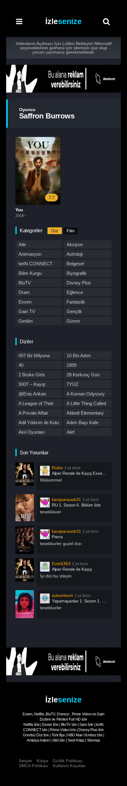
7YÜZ (72, 384)
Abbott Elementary (85, 413)
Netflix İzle (31, 724)
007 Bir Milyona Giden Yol (34, 356)
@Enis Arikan (32, 393)
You (19, 209)
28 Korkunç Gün (83, 374)
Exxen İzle (50, 724)
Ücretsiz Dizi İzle (36, 735)
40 (20, 365)
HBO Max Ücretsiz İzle (85, 735)
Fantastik (76, 301)
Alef (70, 432)
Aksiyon (75, 244)
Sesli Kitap (76, 740)
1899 (71, 365)
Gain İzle (86, 724)
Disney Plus (79, 282)
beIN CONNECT (35, 263)
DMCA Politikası (33, 765)
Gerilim (25, 321)
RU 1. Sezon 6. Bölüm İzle (76, 505)
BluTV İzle (69, 724)
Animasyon (29, 254)
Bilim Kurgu (30, 273)
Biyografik (77, 273)
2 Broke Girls (31, 374)
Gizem (73, 321)
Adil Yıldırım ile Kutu (38, 422)
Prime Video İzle (63, 730)
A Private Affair (33, 413)
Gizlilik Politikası (68, 761)
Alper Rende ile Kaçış (72, 569)
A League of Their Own (36, 404)
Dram (24, 292)
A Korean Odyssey (86, 393)
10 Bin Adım (79, 355)
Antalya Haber (38, 740)
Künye (42, 761)
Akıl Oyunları (31, 432)
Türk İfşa (58, 735)
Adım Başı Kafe (82, 422)
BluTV (24, 282)
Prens (57, 536)
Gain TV (26, 311)
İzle (63, 21)
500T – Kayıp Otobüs (31, 385)
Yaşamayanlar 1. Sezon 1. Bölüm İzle (86, 600)
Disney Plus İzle (91, 730)
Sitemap (93, 740)
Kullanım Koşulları (69, 765)
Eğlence (75, 292)
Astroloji (75, 254)
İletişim (25, 761)
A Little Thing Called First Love (86, 404)
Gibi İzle (58, 740)
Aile (22, 244)
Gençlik (74, 311)
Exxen (24, 301)
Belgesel (75, 263)
